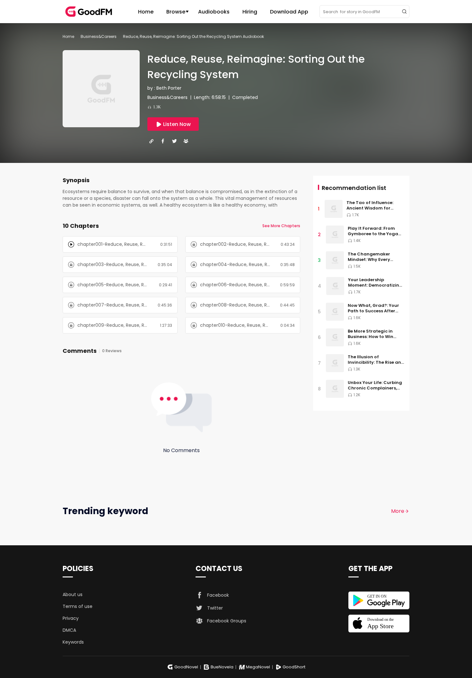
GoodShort (294, 667)
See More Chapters (281, 225)
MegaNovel (258, 667)
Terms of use (77, 606)
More (397, 511)
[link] (68, 36)
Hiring (249, 11)
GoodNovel (186, 667)
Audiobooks (214, 11)
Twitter (215, 608)
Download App (289, 11)
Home (145, 11)
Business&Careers (99, 36)
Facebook (218, 595)
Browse (175, 11)
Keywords (73, 642)
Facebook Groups (226, 621)
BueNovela (222, 667)
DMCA (69, 630)
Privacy (71, 618)
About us (73, 594)
